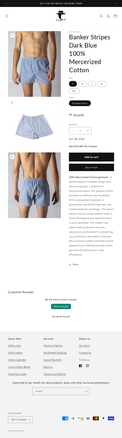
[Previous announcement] (6, 3)
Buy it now (91, 167)
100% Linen (14, 345)
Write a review (61, 306)
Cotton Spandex (17, 359)
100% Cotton (15, 352)
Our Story (84, 345)
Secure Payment (53, 359)
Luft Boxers (19, 431)
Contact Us (85, 352)
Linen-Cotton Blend (19, 367)
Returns (48, 367)
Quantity (73, 124)
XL (102, 83)
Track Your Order (17, 374)
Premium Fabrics (53, 345)
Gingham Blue (80, 103)
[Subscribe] (85, 391)
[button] (6, 16)
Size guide (78, 114)
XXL (74, 90)
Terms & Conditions (55, 374)
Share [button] (75, 264)
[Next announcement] (115, 3)
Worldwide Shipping (55, 352)
